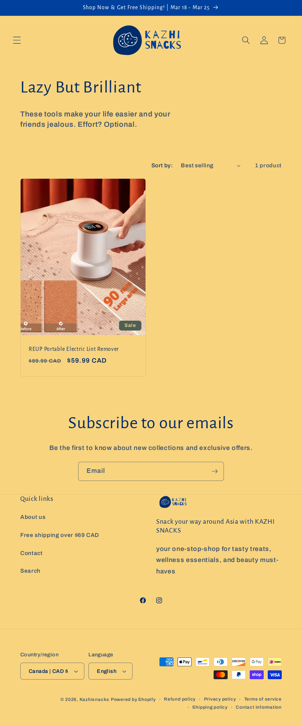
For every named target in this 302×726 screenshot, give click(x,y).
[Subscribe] (215, 471)
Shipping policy (210, 707)
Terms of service (263, 699)
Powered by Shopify (133, 699)
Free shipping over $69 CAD (59, 535)
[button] (17, 40)
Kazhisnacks (94, 699)
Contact (31, 553)
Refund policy (180, 699)
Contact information (259, 707)
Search (30, 571)
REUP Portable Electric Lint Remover (74, 349)
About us (32, 517)
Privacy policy (220, 699)
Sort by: (162, 165)
